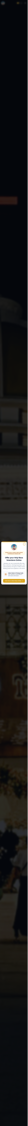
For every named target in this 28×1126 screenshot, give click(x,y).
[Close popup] (24, 544)
